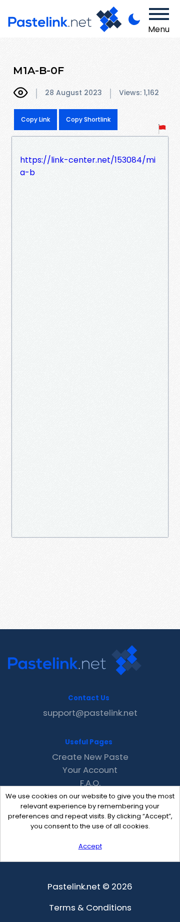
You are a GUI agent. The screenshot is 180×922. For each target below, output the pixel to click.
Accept (90, 846)
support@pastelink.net (90, 713)
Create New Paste (90, 757)
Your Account (90, 770)
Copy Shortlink (88, 119)
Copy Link (35, 119)
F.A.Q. (90, 783)
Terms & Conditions (90, 907)
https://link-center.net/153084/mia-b (88, 166)
